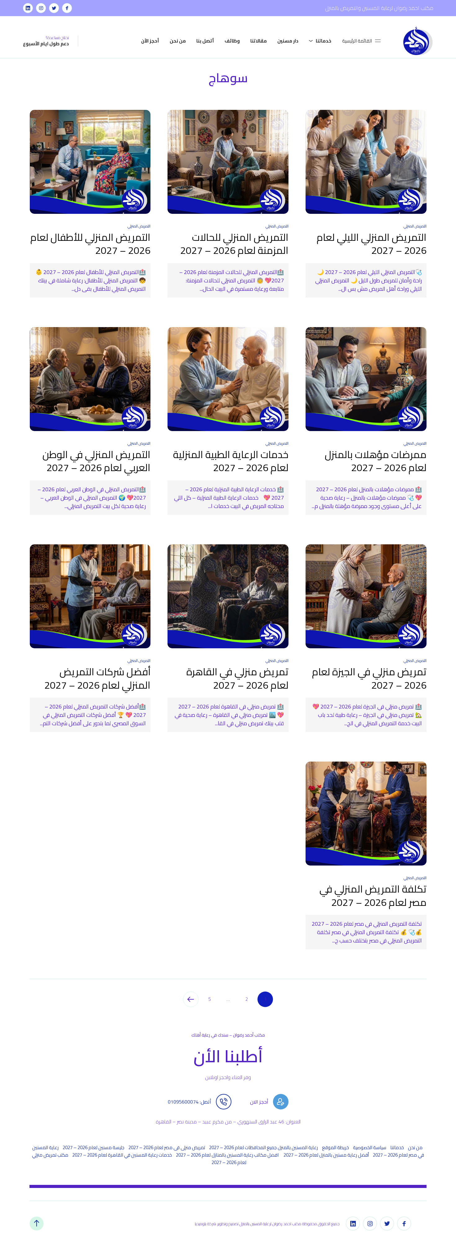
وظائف (232, 40)
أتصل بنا (205, 40)
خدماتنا (323, 40)
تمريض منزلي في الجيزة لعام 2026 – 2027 (369, 678)
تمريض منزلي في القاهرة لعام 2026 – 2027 (237, 678)
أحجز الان (259, 1101)
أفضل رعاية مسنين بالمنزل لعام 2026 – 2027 (326, 1154)
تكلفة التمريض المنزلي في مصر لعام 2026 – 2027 (373, 895)
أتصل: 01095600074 (189, 1101)
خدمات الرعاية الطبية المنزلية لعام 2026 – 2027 (230, 461)
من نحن (178, 40)
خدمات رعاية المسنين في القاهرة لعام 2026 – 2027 (122, 1154)
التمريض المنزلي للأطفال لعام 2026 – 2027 (90, 244)
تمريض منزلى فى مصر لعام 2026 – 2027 (166, 1147)
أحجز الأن (150, 40)
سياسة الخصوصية (369, 1147)
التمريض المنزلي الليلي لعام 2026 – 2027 (372, 244)
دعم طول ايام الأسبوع (46, 43)
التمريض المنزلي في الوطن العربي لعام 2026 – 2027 (96, 461)
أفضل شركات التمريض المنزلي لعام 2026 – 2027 (97, 678)
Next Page (191, 999)
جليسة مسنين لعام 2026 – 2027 (93, 1147)
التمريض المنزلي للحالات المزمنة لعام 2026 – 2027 (234, 244)
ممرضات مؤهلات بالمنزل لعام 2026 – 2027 (376, 461)
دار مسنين (287, 40)
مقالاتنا (258, 40)
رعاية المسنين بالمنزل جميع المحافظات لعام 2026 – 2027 (263, 1147)
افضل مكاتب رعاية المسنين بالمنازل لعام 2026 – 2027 (227, 1154)
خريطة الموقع (335, 1147)
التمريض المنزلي (415, 226)
